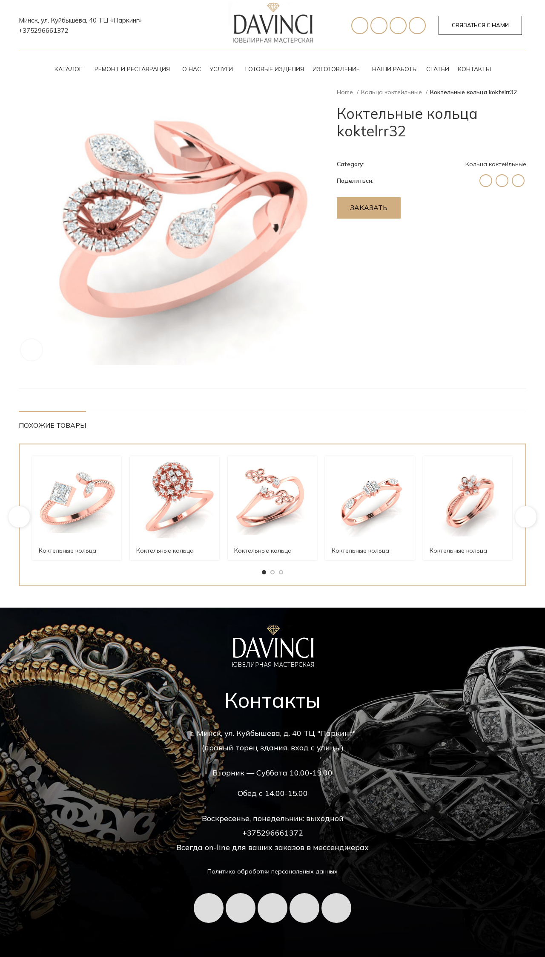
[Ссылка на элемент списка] (80, 31)
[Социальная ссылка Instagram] (485, 180)
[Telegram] (378, 25)
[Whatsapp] (398, 25)
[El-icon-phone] (359, 25)
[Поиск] (522, 69)
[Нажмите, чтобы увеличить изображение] (31, 349)
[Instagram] (336, 908)
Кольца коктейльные (392, 92)
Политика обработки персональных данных (272, 871)
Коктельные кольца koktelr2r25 (165, 555)
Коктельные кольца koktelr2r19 (263, 555)
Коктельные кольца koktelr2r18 (360, 555)
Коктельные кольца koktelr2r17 (458, 555)
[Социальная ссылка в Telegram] (518, 180)
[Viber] (417, 25)
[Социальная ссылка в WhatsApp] (502, 180)
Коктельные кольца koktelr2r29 (67, 555)
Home (346, 92)
